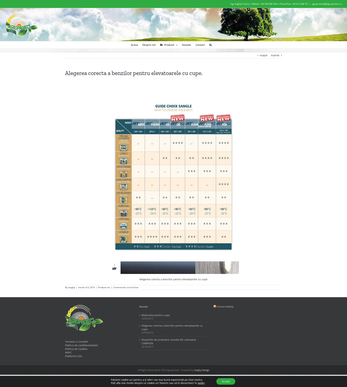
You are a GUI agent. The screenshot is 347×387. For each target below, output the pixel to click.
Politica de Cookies (76, 349)
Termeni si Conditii (76, 341)
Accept (226, 381)
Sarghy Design (201, 370)
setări (201, 383)
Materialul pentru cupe (156, 315)
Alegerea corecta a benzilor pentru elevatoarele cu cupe (173, 279)
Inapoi (263, 55)
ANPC (68, 352)
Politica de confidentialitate (81, 345)
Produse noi (104, 287)
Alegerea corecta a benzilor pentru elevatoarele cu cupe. (172, 327)
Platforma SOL (73, 356)
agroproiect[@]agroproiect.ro (327, 3)
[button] (210, 45)
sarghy (71, 287)
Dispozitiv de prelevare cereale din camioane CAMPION (169, 341)
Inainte (275, 55)
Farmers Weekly (225, 306)
